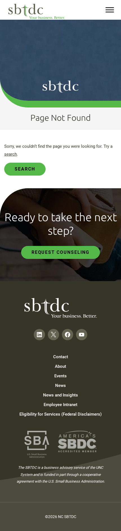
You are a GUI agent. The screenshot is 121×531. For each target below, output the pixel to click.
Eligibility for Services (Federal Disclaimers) (60, 414)
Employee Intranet (60, 404)
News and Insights (60, 395)
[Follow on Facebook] (67, 334)
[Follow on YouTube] (81, 334)
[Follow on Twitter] (53, 334)
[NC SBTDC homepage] (36, 11)
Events (60, 375)
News (60, 385)
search (10, 154)
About (60, 366)
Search (25, 169)
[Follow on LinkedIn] (39, 334)
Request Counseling (61, 252)
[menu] (110, 10)
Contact (60, 356)
